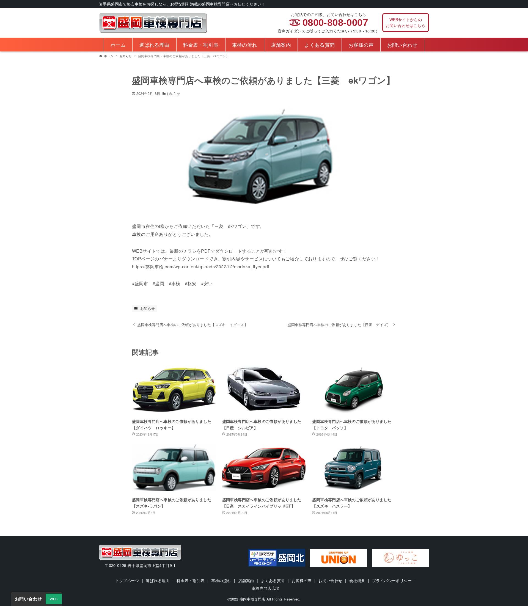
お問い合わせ (330, 580)
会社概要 (357, 580)
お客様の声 (302, 580)
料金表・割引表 (190, 580)
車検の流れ (221, 580)
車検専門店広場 (265, 588)
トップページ (127, 580)
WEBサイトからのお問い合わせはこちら (405, 22)
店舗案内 (246, 580)
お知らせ (173, 93)
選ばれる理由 (157, 580)
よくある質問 (273, 580)
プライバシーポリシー (392, 580)
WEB (53, 598)
